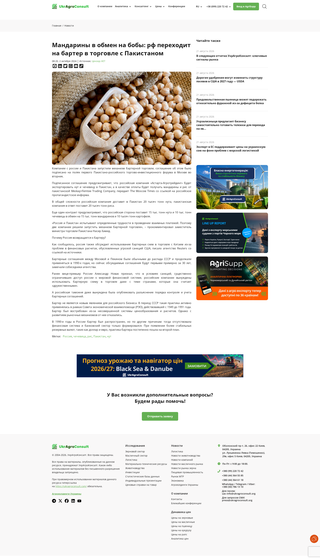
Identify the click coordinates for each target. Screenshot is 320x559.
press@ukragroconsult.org (237, 500)
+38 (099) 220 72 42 (217, 6)
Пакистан (99, 336)
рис (89, 336)
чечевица (79, 336)
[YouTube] (79, 501)
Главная (56, 25)
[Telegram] (54, 501)
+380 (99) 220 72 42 (232, 471)
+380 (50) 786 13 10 (232, 486)
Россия (67, 336)
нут (109, 336)
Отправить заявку (160, 416)
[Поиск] (264, 6)
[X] (60, 501)
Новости (69, 25)
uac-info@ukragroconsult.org (239, 493)
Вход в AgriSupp (246, 6)
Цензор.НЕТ (98, 61)
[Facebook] (67, 501)
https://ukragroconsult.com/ (71, 486)
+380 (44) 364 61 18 (232, 480)
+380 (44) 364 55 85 (232, 475)
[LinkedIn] (73, 501)
